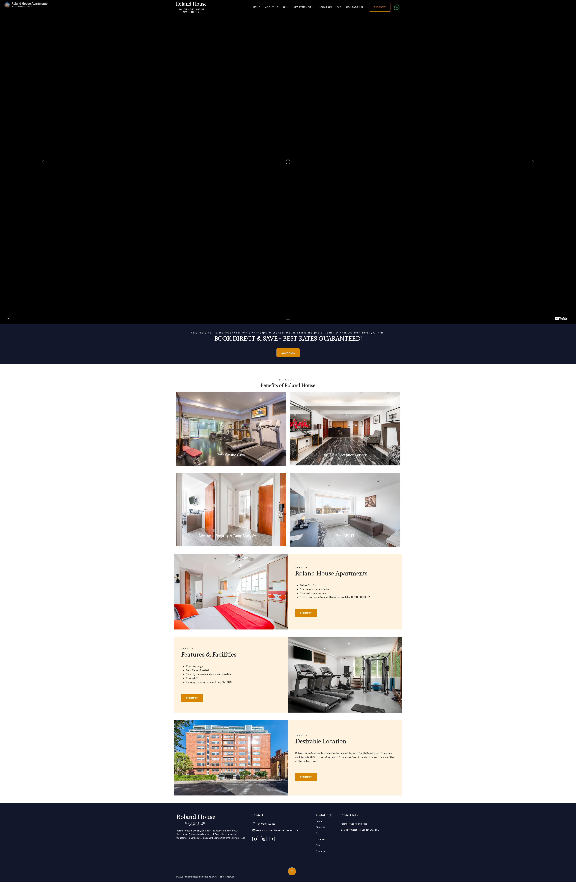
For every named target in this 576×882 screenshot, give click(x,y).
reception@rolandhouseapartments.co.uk (277, 830)
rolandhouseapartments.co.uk (199, 876)
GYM (286, 7)
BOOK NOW (380, 7)
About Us (271, 7)
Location (325, 7)
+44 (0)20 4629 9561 (266, 823)
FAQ (339, 7)
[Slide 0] (288, 319)
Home (256, 7)
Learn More (288, 352)
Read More (306, 612)
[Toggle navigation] (209, 7)
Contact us (354, 7)
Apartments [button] (302, 7)
